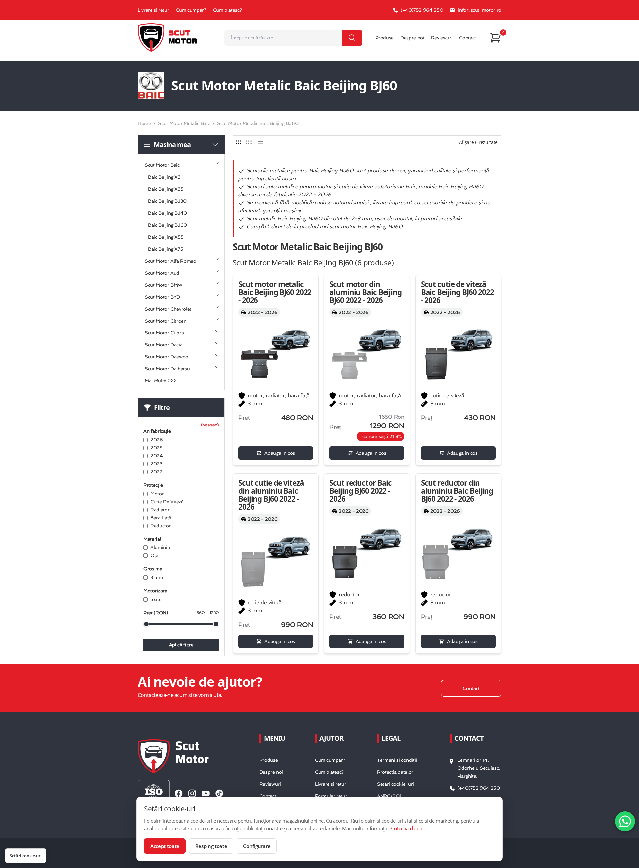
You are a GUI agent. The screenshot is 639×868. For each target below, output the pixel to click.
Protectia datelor (395, 772)
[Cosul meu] (495, 38)
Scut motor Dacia (163, 344)
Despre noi (412, 37)
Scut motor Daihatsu (167, 368)
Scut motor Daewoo (166, 356)
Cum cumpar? (191, 10)
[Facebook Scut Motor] (178, 793)
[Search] (352, 38)
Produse (384, 37)
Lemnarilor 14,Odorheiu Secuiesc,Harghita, (478, 768)
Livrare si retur (153, 10)
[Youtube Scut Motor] (206, 793)
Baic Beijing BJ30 (167, 201)
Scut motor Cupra (164, 332)
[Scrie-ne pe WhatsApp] (625, 821)
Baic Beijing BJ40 (167, 213)
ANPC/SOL (389, 796)
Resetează (210, 425)
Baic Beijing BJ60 (167, 225)
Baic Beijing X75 (165, 249)
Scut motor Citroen (166, 321)
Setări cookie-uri (395, 784)
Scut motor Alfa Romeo (170, 261)
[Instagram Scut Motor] (192, 793)
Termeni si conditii (397, 760)
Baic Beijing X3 (164, 177)
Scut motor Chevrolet (168, 309)
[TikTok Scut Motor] (219, 793)
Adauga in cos (279, 453)
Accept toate (164, 846)
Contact (467, 37)
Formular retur (331, 796)
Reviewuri (442, 37)
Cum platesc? (227, 10)
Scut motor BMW (163, 285)
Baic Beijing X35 (165, 189)
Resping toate (211, 846)
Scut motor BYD (162, 297)
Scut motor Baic (162, 165)
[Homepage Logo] (168, 37)
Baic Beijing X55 (165, 237)
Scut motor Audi (163, 273)
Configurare (256, 846)
